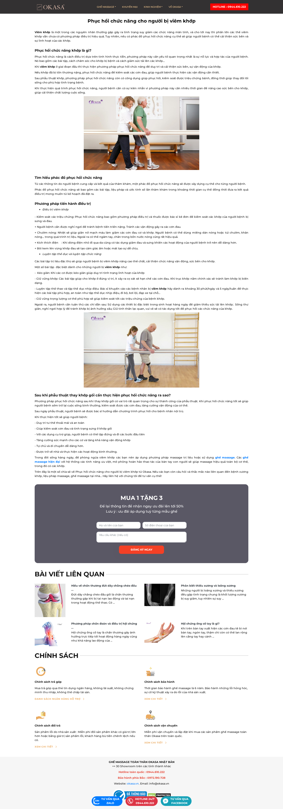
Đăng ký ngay (141, 549)
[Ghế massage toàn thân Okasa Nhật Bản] (50, 7)
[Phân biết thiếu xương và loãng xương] (159, 595)
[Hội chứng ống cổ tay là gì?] (159, 632)
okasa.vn (133, 783)
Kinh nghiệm (152, 6)
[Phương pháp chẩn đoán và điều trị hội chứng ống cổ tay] (50, 634)
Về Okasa (175, 6)
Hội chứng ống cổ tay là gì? (200, 623)
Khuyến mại (130, 6)
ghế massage (225, 457)
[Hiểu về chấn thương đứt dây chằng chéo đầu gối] (50, 600)
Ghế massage (105, 6)
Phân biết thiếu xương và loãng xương (208, 585)
